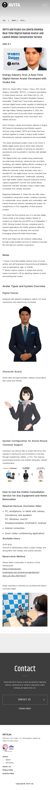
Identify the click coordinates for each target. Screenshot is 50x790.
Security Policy (8, 773)
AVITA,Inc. (7, 734)
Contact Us (7, 766)
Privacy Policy (25, 708)
